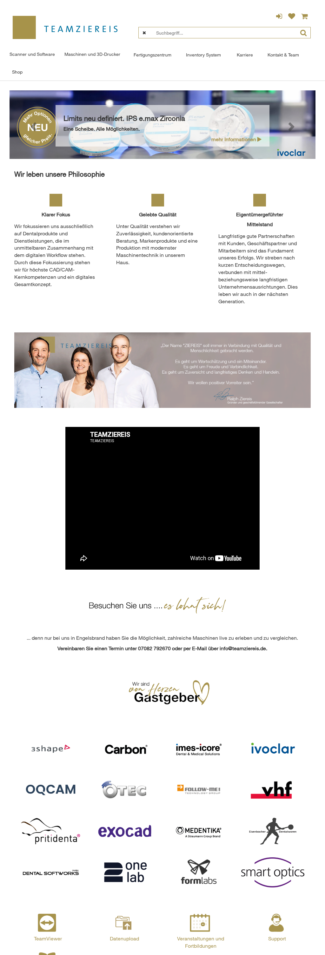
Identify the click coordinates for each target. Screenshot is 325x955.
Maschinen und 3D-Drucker (92, 54)
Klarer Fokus (56, 214)
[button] (32, 124)
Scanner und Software (32, 54)
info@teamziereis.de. (243, 648)
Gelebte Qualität (157, 214)
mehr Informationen (234, 139)
